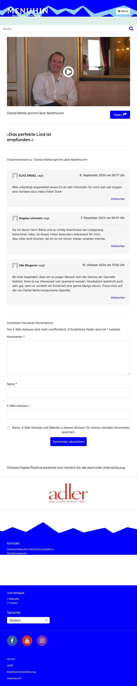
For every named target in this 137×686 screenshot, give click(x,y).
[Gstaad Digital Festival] (27, 12)
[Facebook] (12, 640)
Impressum (14, 678)
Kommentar (16, 336)
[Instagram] (42, 640)
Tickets (13, 603)
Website (14, 598)
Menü (124, 11)
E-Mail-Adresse (18, 406)
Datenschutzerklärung (21, 672)
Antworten (118, 199)
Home (11, 659)
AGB (10, 665)
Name (12, 384)
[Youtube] (27, 640)
